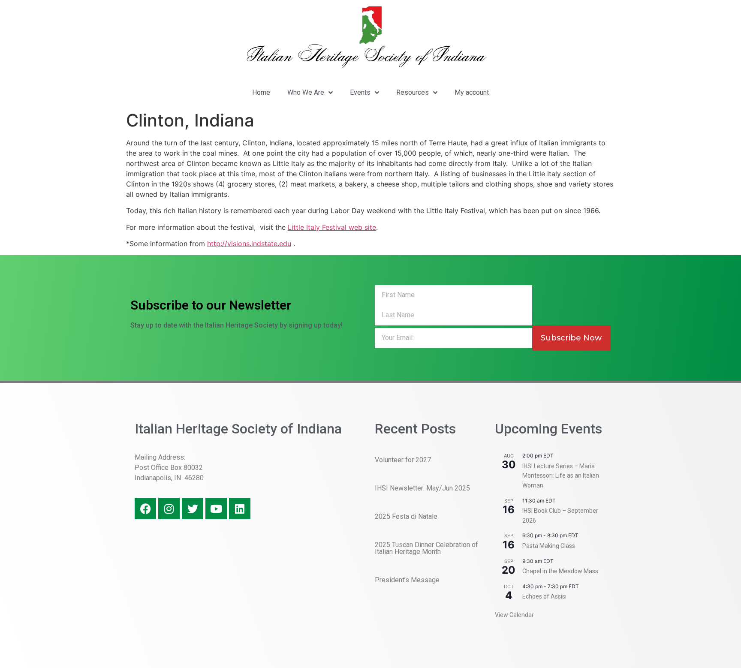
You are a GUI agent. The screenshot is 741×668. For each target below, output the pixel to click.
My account (472, 92)
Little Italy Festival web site (332, 227)
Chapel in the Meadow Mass (560, 571)
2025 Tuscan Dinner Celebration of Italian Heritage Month (426, 548)
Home (261, 92)
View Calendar (514, 614)
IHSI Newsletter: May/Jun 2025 (422, 488)
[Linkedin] (239, 508)
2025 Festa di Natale (406, 516)
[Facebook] (145, 508)
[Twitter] (192, 508)
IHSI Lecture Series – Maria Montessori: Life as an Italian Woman (560, 476)
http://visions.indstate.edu (249, 243)
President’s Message (407, 580)
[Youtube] (216, 508)
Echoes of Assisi (544, 596)
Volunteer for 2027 (403, 460)
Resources (412, 92)
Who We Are (305, 92)
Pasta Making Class (548, 545)
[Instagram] (169, 508)
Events (360, 92)
